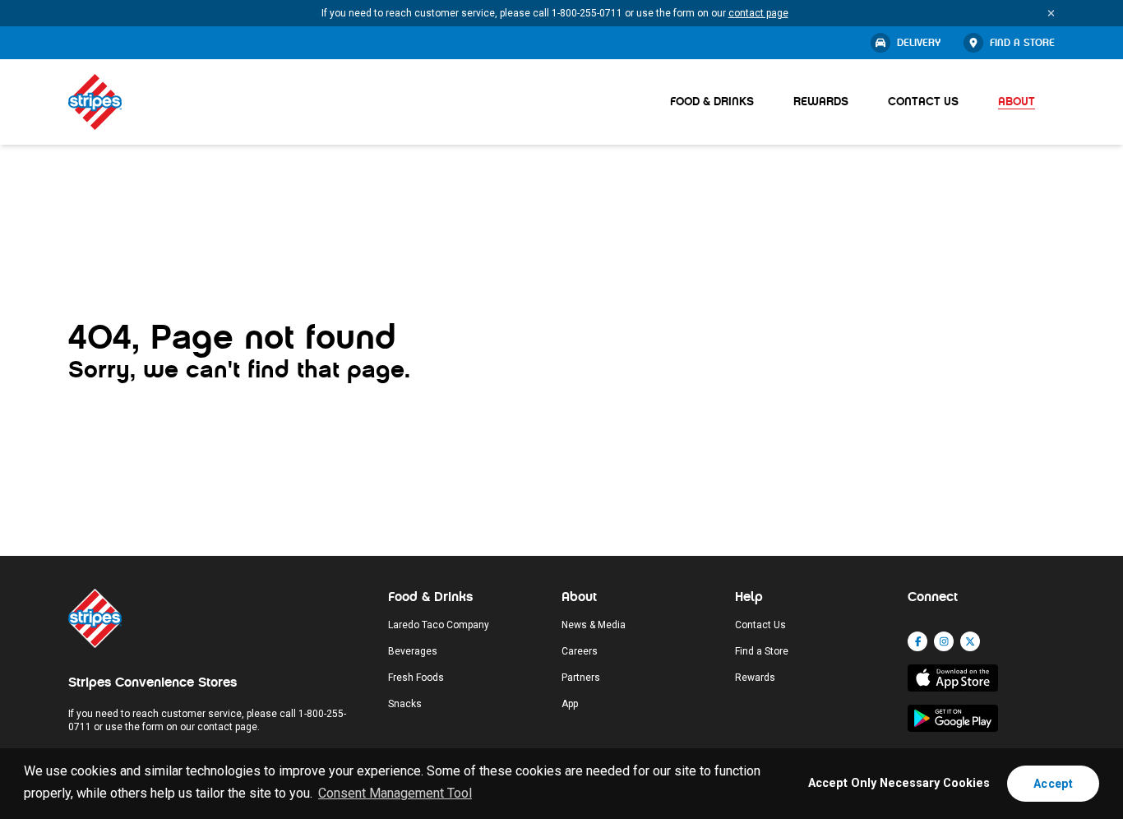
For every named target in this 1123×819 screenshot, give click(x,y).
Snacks (405, 704)
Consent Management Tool (395, 793)
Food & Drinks (712, 102)
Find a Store (1022, 43)
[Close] (1051, 13)
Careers (580, 651)
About (1016, 102)
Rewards (820, 102)
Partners (581, 677)
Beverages (412, 651)
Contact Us (923, 102)
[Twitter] (970, 641)
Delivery (918, 43)
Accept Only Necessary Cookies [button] (899, 783)
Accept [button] (1053, 783)
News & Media (594, 625)
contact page (758, 13)
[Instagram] (944, 641)
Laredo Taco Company (438, 625)
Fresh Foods (416, 677)
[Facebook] (917, 641)
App (570, 704)
